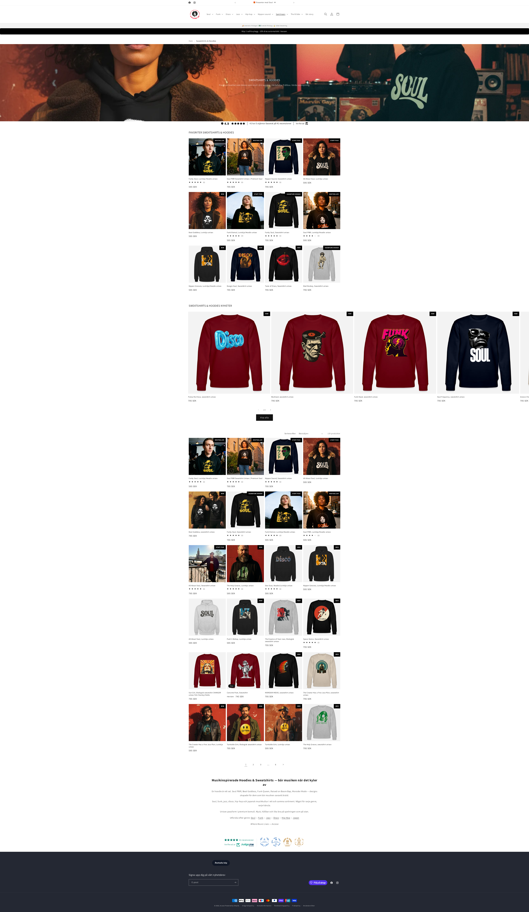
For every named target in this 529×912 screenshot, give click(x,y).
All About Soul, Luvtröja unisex (315, 179)
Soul (253, 817)
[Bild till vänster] (258, 410)
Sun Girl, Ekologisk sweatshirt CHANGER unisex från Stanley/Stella (205, 694)
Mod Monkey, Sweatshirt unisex (315, 286)
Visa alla (264, 417)
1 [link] (245, 764)
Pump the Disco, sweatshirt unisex (202, 397)
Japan (296, 817)
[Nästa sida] (283, 764)
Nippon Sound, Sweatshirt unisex (278, 179)
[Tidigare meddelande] (235, 2)
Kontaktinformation (264, 906)
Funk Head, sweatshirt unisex (366, 397)
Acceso (222, 906)
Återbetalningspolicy (282, 906)
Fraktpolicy (296, 906)
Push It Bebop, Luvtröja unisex (239, 639)
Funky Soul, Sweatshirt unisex (277, 232)
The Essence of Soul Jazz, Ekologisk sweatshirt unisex (279, 640)
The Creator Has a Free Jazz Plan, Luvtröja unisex (206, 745)
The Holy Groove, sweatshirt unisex (317, 744)
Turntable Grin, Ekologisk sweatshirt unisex (244, 744)
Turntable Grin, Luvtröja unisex (277, 744)
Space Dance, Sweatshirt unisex (316, 639)
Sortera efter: (290, 433)
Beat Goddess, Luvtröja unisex (201, 232)
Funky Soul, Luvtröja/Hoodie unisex (203, 179)
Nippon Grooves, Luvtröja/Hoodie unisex (205, 286)
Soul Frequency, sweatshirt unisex (451, 397)
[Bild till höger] (271, 410)
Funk (260, 817)
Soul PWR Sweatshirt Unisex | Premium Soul (244, 179)
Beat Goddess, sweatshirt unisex (202, 532)
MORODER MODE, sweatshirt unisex (279, 693)
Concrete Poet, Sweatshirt (237, 693)
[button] (209, 14)
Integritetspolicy (248, 906)
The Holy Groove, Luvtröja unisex (240, 586)
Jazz (268, 817)
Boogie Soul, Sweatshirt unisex (239, 286)
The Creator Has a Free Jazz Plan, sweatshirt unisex (321, 694)
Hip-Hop (286, 817)
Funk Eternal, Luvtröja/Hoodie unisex (242, 232)
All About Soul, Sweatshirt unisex (202, 586)
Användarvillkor (309, 906)
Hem (191, 41)
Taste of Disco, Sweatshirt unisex (278, 286)
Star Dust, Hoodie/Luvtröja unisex (278, 586)
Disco (276, 817)
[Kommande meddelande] (294, 2)
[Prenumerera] (235, 882)
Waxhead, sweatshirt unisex (282, 397)
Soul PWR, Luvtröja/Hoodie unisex (317, 232)
